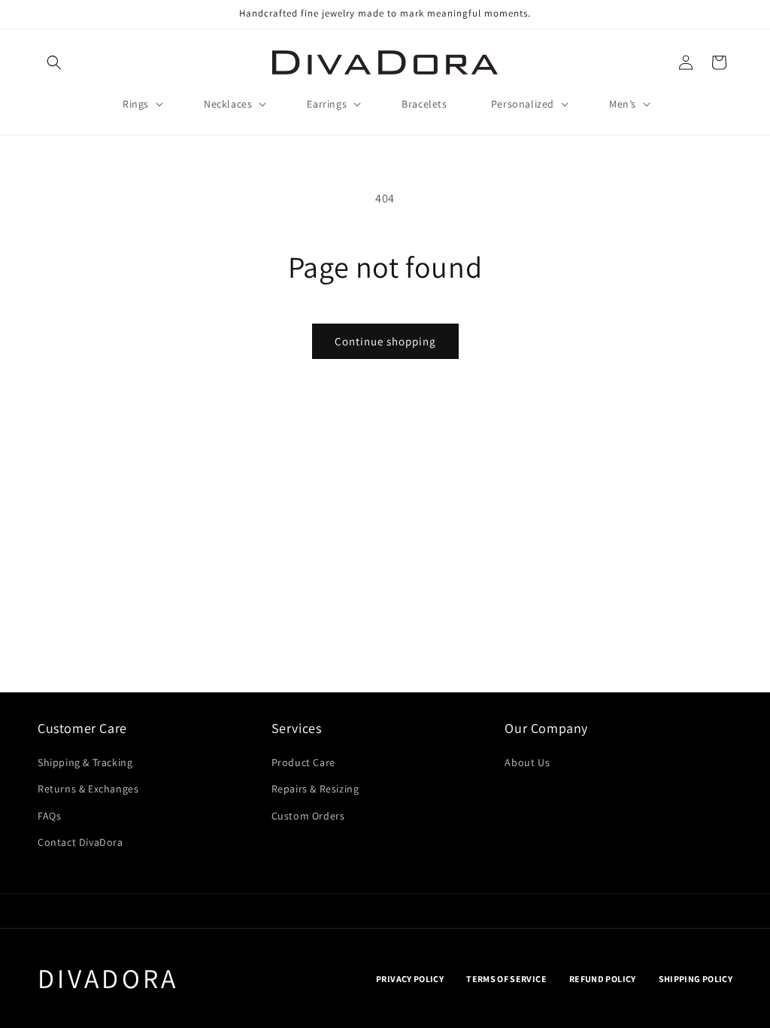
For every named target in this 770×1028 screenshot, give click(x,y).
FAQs (49, 816)
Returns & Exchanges (88, 788)
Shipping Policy (695, 978)
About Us (527, 762)
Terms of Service (506, 978)
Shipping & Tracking (85, 762)
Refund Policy (602, 978)
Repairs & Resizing (315, 788)
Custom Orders (308, 816)
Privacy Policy (410, 978)
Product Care (303, 762)
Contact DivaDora (80, 842)
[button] (54, 62)
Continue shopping (385, 341)
